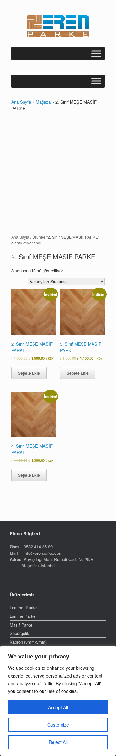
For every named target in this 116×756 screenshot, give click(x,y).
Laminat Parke (23, 608)
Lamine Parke (22, 616)
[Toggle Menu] (96, 53)
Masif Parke (21, 625)
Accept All (58, 707)
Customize (58, 724)
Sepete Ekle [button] (29, 373)
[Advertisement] (58, 173)
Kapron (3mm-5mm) (28, 642)
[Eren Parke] (58, 26)
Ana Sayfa (21, 102)
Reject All (58, 742)
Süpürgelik (19, 633)
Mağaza (43, 102)
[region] (58, 701)
